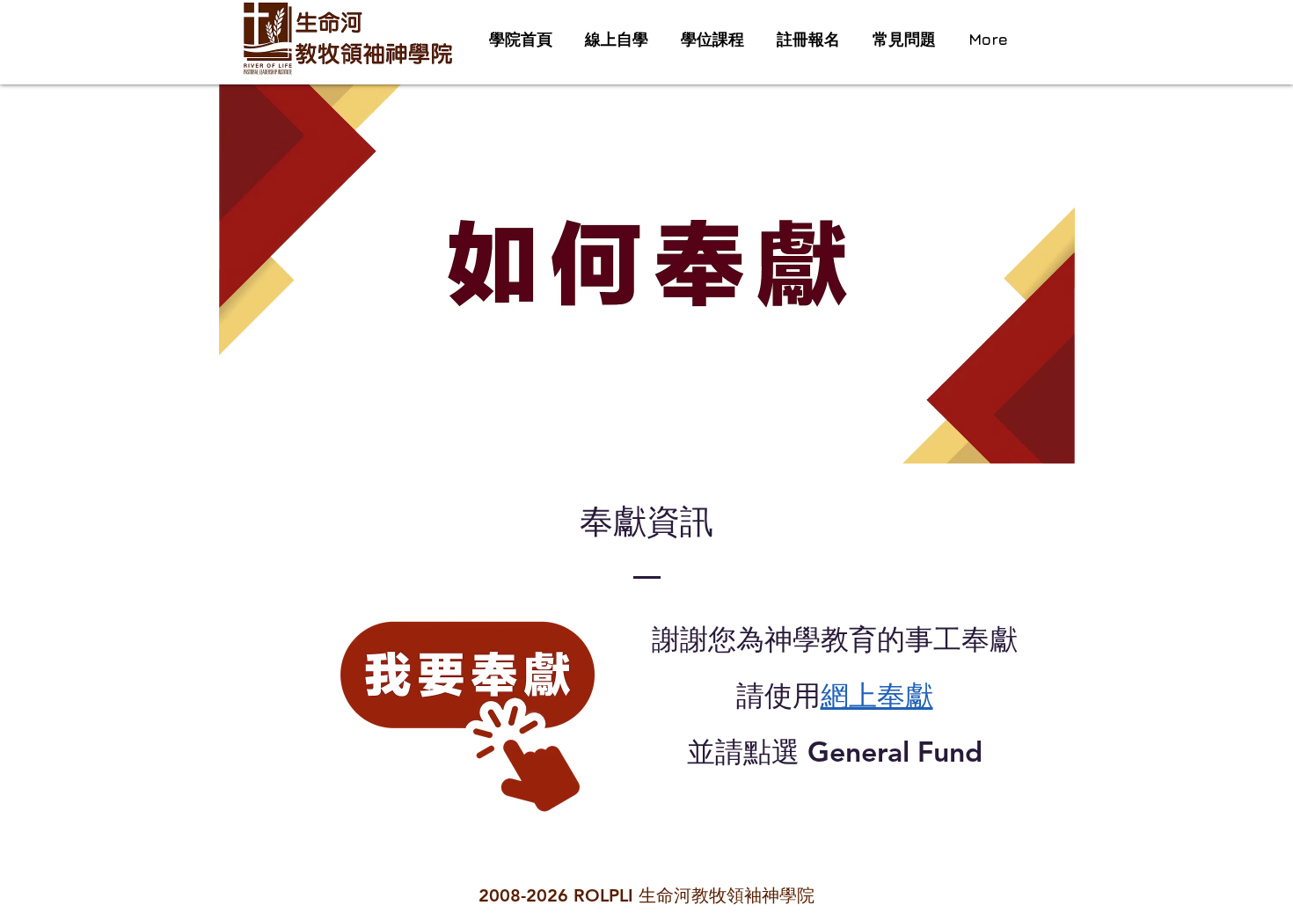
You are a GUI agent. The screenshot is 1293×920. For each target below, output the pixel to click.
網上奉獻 (877, 694)
